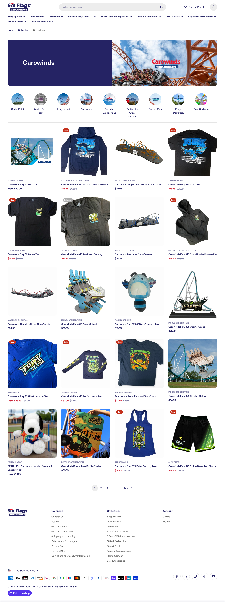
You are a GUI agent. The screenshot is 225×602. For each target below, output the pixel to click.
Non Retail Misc (16, 180)
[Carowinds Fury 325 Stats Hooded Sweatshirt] (85, 151)
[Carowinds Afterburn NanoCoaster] (139, 221)
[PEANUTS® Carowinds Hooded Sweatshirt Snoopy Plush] (32, 433)
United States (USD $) (23, 570)
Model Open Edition (125, 180)
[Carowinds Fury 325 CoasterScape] (192, 292)
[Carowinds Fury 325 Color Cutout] (85, 291)
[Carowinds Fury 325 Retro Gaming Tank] (139, 433)
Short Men (174, 462)
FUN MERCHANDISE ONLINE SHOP (35, 586)
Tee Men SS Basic (176, 180)
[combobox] (112, 7)
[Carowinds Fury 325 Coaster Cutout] (192, 363)
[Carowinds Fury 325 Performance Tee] (32, 363)
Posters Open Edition (72, 462)
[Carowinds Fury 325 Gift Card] (32, 151)
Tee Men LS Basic (69, 392)
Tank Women (121, 462)
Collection (23, 30)
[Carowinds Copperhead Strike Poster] (85, 433)
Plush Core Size (123, 320)
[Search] (162, 7)
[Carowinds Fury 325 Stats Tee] (192, 151)
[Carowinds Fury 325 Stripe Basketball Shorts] (192, 433)
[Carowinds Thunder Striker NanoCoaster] (32, 291)
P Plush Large (15, 462)
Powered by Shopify (66, 586)
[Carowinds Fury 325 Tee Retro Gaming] (85, 221)
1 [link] (94, 488)
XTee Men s (13, 392)
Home (11, 30)
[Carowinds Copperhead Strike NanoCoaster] (139, 151)
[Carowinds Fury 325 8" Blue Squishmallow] (139, 291)
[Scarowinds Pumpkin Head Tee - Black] (139, 363)
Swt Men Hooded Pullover (75, 180)
